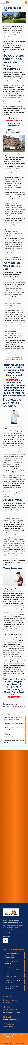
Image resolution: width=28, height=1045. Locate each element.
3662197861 (14, 697)
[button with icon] (5, 940)
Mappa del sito (8, 1043)
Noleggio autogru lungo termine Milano (11, 987)
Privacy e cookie (19, 1043)
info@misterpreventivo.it (11, 1019)
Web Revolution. (20, 1041)
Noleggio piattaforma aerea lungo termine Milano (14, 735)
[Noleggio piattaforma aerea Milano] (5, 2)
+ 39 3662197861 (8, 1026)
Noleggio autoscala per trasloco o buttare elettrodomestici (14, 718)
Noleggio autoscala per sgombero (14, 723)
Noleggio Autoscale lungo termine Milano (14, 741)
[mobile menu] (26, 2)
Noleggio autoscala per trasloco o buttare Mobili (14, 729)
